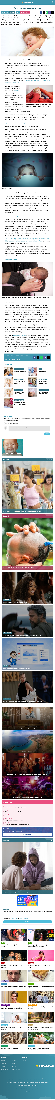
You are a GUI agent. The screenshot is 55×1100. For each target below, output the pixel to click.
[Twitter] (44, 12)
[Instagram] (25, 1060)
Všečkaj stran (28, 834)
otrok (11, 356)
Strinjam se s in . (16, 918)
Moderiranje (36, 1079)
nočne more (31, 193)
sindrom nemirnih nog (19, 335)
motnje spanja (19, 356)
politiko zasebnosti (23, 918)
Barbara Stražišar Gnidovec (13, 359)
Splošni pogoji (43, 1082)
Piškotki (43, 1079)
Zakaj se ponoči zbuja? (11, 259)
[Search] (53, 2)
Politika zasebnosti (32, 1082)
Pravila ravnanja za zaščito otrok (27, 1085)
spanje (7, 356)
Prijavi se (47, 433)
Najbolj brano (8, 802)
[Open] (7, 2)
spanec (26, 356)
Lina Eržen (6, 12)
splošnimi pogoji (14, 918)
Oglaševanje (12, 1079)
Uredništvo (21, 1079)
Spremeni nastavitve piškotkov (16, 1082)
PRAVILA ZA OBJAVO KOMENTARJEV (11, 423)
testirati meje (17, 91)
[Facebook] (41, 12)
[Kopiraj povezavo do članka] (52, 12)
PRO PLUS (28, 1079)
